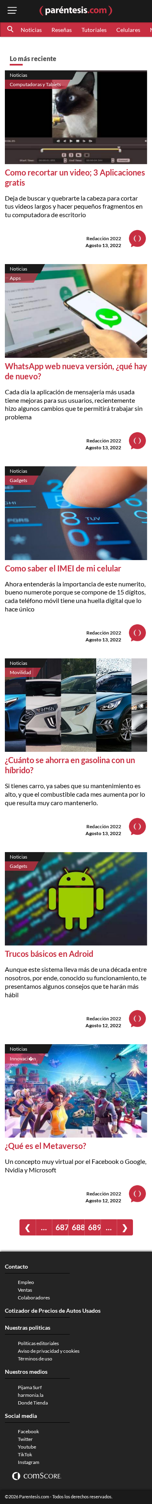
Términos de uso (35, 1359)
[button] (11, 29)
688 (78, 1227)
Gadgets (18, 480)
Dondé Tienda (33, 1403)
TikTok (25, 1454)
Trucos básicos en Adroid (49, 953)
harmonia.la (30, 1395)
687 (62, 1227)
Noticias (31, 29)
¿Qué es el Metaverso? (45, 1146)
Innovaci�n (23, 1059)
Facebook (28, 1431)
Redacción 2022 (103, 238)
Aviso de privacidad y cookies (48, 1351)
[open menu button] (12, 11)
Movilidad (20, 672)
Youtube (27, 1447)
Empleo (26, 1282)
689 (94, 1227)
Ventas (25, 1290)
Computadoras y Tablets (35, 84)
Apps (15, 278)
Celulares (128, 29)
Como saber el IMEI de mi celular (63, 568)
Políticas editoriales (38, 1343)
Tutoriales (94, 29)
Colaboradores (34, 1298)
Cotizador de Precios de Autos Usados (53, 1310)
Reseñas (61, 29)
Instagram (28, 1462)
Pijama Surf (30, 1387)
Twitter (25, 1439)
